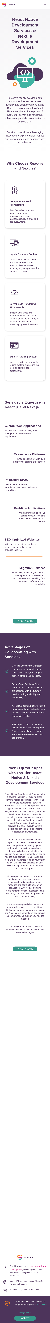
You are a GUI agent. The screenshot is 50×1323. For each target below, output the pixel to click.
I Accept (25, 1318)
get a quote (26, 621)
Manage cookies (25, 1313)
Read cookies (42, 1304)
